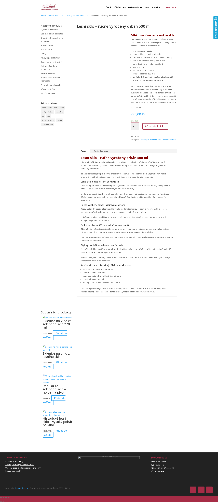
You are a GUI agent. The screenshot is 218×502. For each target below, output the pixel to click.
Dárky (43, 53)
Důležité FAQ (120, 7)
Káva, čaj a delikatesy (50, 57)
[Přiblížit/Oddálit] (1, 497)
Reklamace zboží (13, 471)
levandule (59, 112)
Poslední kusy (47, 45)
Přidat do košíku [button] (55, 335)
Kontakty (156, 7)
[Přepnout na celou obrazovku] (4, 497)
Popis (83, 151)
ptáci (48, 116)
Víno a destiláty (48, 89)
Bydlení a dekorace (49, 29)
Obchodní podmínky (14, 461)
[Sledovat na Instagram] (201, 490)
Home (43, 15)
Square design (21, 488)
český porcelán (47, 124)
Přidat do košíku (155, 126)
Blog (147, 7)
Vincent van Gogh (48, 120)
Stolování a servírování (51, 62)
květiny (50, 112)
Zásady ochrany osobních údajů (19, 464)
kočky (44, 112)
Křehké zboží (46, 49)
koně (62, 108)
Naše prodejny (135, 7)
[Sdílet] (6, 497)
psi (43, 116)
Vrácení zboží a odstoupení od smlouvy (23, 468)
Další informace (100, 151)
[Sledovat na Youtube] (209, 490)
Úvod (108, 7)
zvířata (59, 120)
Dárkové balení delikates (52, 33)
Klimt (56, 108)
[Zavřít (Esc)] (9, 497)
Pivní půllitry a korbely (51, 85)
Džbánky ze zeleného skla (76, 15)
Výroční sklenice (48, 93)
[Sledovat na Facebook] (193, 490)
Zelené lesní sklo (55, 15)
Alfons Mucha (47, 108)
